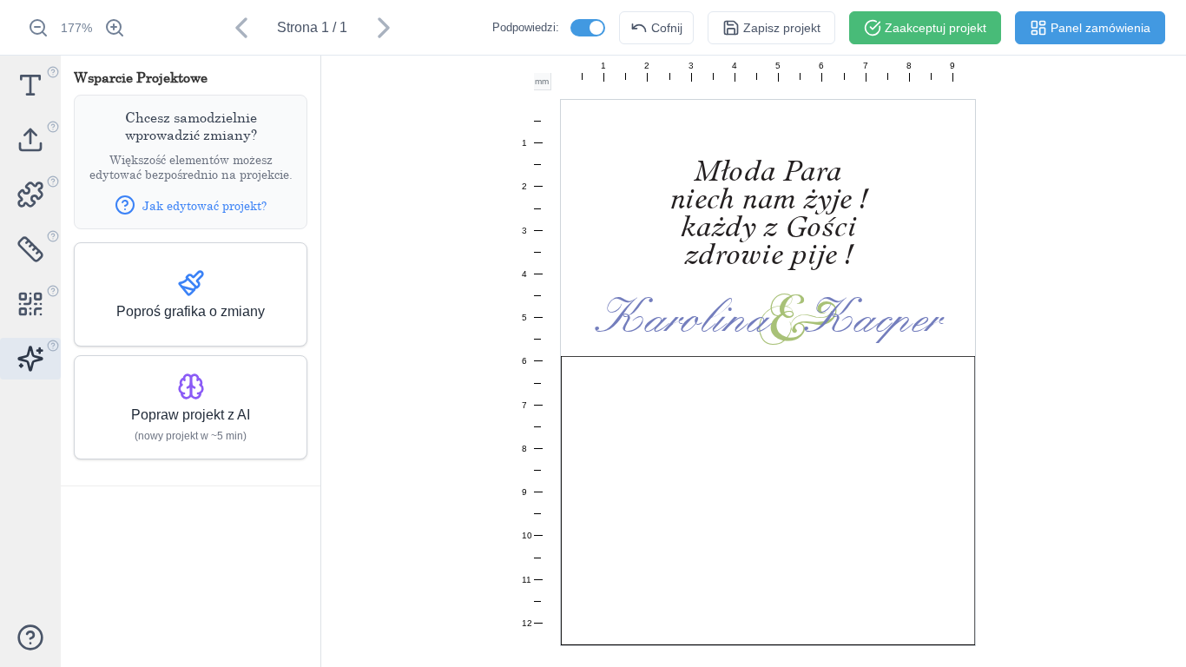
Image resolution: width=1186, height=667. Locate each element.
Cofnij (666, 28)
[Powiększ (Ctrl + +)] (114, 27)
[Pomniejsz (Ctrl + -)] (38, 27)
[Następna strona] (383, 27)
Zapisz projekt (781, 28)
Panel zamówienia (1100, 28)
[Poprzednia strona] (241, 27)
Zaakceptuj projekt (935, 28)
